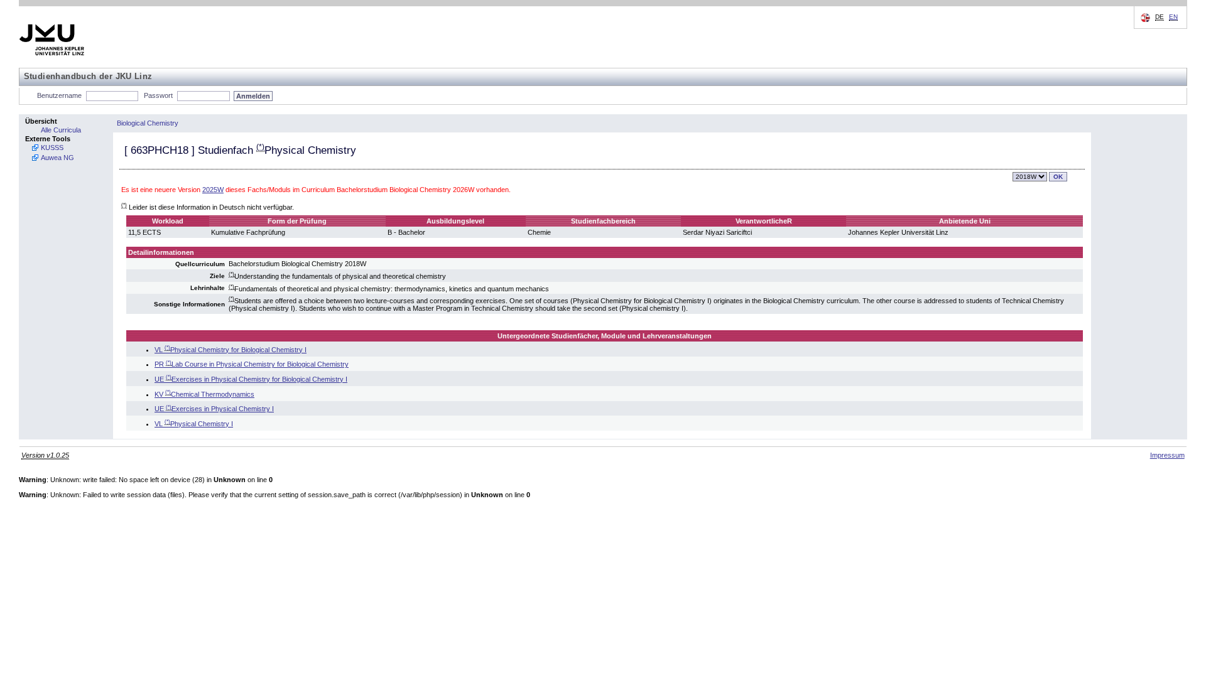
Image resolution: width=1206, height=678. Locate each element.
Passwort (158, 95)
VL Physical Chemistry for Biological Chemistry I (231, 349)
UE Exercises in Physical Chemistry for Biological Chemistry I (251, 379)
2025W (213, 189)
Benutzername (59, 95)
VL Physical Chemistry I (194, 424)
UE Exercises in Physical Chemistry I (214, 408)
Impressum (1167, 455)
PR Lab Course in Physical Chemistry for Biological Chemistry (252, 364)
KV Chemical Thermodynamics (204, 394)
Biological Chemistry (147, 123)
